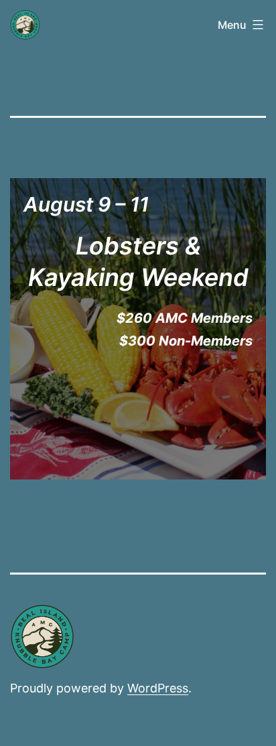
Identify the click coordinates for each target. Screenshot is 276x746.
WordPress (157, 688)
